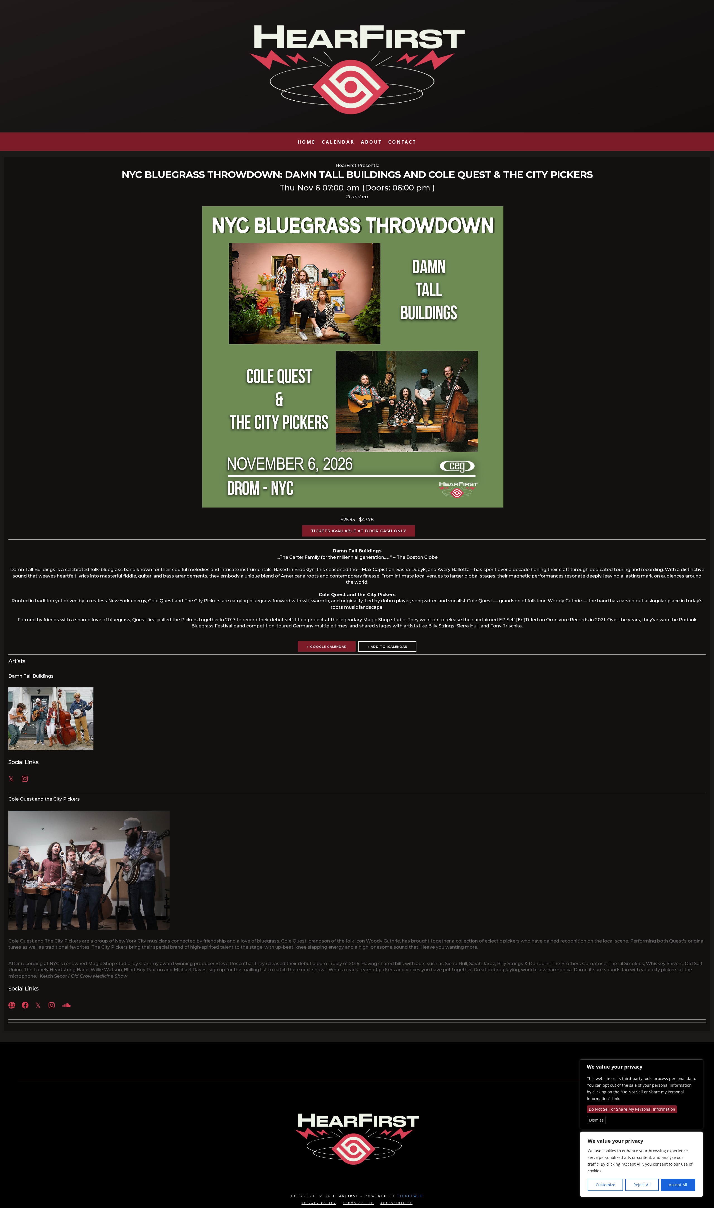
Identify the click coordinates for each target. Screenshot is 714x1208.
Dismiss (596, 1120)
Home (307, 143)
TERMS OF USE (358, 1203)
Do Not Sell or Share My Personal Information (632, 1109)
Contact (402, 143)
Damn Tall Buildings (31, 676)
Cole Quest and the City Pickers (44, 799)
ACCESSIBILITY (396, 1203)
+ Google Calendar (327, 647)
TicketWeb (410, 1196)
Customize (605, 1184)
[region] (641, 1164)
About (371, 143)
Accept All (678, 1184)
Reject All (642, 1184)
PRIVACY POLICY (318, 1203)
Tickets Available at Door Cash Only (358, 530)
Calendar (338, 143)
